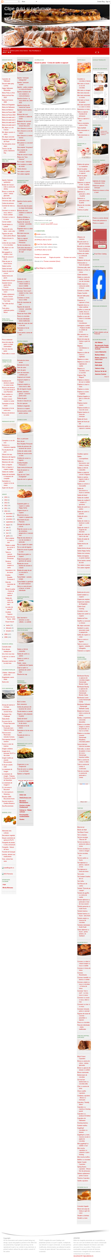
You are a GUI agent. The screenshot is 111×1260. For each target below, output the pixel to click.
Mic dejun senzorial (8, 137)
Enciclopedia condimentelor (24, 815)
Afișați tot (106, 376)
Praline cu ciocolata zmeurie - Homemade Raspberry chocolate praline (83, 737)
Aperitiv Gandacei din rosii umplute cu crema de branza (24, 94)
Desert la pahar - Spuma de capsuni (82, 178)
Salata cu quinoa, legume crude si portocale (83, 479)
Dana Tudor (96, 269)
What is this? (83, 801)
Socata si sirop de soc (24, 401)
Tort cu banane (82, 835)
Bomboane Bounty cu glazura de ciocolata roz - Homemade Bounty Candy (83, 691)
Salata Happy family (83, 551)
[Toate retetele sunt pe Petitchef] (101, 334)
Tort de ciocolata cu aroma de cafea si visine (83, 844)
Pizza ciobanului (7, 339)
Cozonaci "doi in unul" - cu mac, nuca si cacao (83, 993)
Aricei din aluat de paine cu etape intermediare (7, 344)
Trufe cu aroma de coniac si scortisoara (83, 766)
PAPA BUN (98, 365)
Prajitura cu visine (83, 389)
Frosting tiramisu (82, 1123)
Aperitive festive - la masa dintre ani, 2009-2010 (25, 101)
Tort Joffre (80, 881)
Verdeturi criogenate (23, 406)
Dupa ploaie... (6, 719)
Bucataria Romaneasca (24, 801)
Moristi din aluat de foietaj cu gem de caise (83, 341)
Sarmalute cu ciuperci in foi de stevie (8, 483)
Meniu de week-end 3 (8, 122)
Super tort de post (7, 488)
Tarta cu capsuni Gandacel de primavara (82, 114)
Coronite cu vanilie (83, 290)
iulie (7, 527)
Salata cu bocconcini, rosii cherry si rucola (83, 463)
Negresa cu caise (82, 359)
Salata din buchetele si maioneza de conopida (8, 476)
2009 (6, 634)
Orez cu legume (7, 464)
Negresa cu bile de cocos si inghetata (83, 355)
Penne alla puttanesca (100, 220)
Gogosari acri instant (23, 377)
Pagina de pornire (54, 257)
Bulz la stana (21, 701)
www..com (84, 784)
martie (8, 625)
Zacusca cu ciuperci (23, 408)
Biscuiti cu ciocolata (83, 246)
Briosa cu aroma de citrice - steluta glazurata (8, 194)
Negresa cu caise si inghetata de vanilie (83, 364)
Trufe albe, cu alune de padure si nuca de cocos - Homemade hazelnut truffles (83, 753)
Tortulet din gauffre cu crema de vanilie (83, 895)
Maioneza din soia (7, 462)
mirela (39, 234)
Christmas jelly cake (8, 201)
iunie (7, 530)
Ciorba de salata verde (24, 451)
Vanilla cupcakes (82, 1181)
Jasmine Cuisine (100, 374)
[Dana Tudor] (99, 298)
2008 (6, 637)
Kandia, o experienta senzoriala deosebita (83, 720)
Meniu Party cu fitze (8, 93)
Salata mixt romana (83, 553)
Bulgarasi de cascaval (24, 121)
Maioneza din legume (8, 457)
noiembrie (9, 516)
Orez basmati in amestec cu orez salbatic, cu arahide (24, 620)
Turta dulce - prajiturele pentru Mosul (8, 310)
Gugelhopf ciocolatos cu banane (82, 1130)
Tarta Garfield (21, 236)
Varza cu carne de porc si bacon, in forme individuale (24, 588)
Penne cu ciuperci (98, 223)
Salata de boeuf (7, 268)
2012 (6, 505)
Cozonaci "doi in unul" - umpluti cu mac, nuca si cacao (24, 293)
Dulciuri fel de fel (100, 371)
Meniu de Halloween (8, 107)
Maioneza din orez (8, 459)
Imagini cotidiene (7, 749)
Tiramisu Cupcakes (83, 1178)
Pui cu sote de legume (24, 547)
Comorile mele (6, 647)
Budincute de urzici (83, 592)
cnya (4, 884)
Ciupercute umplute (83, 599)
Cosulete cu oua (82, 611)
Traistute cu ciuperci (83, 651)
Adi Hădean (99, 342)
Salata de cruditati (7, 472)
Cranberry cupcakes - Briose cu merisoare (83, 1098)
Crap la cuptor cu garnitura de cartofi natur (24, 670)
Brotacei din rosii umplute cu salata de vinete (24, 116)
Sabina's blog (99, 368)
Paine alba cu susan (8, 353)
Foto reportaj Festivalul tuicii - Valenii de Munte (8, 728)
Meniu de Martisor (7, 110)
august (8, 525)
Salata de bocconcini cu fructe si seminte (83, 490)
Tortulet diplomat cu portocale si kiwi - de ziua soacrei (83, 902)
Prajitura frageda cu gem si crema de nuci (83, 398)
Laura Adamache (100, 352)
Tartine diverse (21, 169)
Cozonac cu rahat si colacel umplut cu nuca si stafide (23, 284)
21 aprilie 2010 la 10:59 (43, 250)
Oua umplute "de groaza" (25, 147)
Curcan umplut (6, 222)
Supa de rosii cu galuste (24, 479)
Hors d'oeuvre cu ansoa (24, 128)
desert (43, 224)
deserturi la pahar (52, 224)
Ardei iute (23, 795)
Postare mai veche (70, 257)
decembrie (9, 513)
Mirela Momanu (8, 887)
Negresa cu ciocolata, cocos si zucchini (83, 371)
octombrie (9, 519)
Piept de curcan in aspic (24, 154)
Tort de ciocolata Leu (23, 245)
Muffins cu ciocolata (83, 1159)
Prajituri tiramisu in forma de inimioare (83, 414)
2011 (6, 508)
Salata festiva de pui (8, 280)
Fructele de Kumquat (8, 852)
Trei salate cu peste (23, 171)
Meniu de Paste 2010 (8, 115)
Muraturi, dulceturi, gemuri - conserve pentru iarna (23, 394)
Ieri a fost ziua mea (8, 654)
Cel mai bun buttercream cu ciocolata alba (82, 1082)
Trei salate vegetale (23, 174)
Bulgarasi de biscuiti (83, 260)
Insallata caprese (82, 454)
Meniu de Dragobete (8, 105)
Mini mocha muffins (83, 1157)
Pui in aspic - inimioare (24, 162)
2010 (6, 511)
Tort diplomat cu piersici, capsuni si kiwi (83, 865)
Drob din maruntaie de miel (10, 584)
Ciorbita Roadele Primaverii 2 (10, 577)
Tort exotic (80, 874)
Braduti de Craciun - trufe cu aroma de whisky (8, 187)
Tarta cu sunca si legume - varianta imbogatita (83, 646)
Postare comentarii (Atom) (52, 261)
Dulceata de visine (23, 365)
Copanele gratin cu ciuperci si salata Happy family (23, 506)
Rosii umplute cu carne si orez (10, 540)
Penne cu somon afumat (100, 218)
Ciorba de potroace (8, 203)
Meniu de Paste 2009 (8, 112)
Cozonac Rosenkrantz (24, 288)
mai (7, 533)
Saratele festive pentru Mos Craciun (7, 285)
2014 (6, 500)
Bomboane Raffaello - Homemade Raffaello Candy (83, 706)
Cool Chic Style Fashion (44, 244)
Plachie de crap (22, 674)
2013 (6, 503)
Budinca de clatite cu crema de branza (83, 256)
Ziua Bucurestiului (7, 806)
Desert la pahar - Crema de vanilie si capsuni (51, 63)
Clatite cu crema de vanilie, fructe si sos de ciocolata (83, 279)
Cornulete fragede (82, 1206)
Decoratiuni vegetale (8, 835)
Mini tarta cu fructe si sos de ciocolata (83, 86)
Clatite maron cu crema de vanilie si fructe (83, 286)
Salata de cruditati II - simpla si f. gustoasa (83, 502)
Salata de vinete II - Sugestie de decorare (83, 530)
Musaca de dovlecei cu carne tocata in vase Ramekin (8, 390)
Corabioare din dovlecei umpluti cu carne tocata (8, 383)
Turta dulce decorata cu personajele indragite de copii (24, 250)
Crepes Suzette (82, 293)
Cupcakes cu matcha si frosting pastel (83, 1109)
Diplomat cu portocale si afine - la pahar (83, 194)
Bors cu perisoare (22, 438)
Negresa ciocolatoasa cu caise (83, 348)
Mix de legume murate (24, 389)
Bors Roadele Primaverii (24, 444)
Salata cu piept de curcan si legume (10, 547)
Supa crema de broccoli (24, 467)
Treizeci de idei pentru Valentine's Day (8, 151)
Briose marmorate (83, 1072)
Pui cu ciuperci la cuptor (24, 544)
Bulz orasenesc (22, 704)
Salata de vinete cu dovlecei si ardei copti (83, 523)
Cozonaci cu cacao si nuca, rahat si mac (83, 1000)
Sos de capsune (22, 403)
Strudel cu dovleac (83, 1215)
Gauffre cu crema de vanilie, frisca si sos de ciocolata (83, 312)
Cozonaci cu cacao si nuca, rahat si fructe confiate (9, 212)
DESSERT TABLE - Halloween (14, 48)
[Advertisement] (55, 1228)
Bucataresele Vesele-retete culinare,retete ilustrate (102, 347)
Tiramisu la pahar (82, 210)
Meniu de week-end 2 (8, 120)
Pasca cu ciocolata (23, 316)
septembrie (9, 522)
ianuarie (8, 631)
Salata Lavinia (6, 266)
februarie (9, 628)
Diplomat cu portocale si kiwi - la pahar (83, 200)
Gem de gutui (21, 370)
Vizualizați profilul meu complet (105, 133)
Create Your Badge (98, 300)
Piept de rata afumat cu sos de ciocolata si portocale (24, 540)
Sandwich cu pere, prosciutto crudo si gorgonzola (83, 630)
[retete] (7, 874)
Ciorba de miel (21, 279)
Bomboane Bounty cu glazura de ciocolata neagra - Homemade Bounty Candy (83, 680)
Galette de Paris (82, 618)
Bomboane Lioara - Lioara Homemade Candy (83, 700)
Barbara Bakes (100, 355)
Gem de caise (21, 367)
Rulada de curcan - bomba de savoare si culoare (24, 566)
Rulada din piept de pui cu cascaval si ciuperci (24, 572)
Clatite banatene (82, 274)
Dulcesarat (98, 362)
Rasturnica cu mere (83, 109)
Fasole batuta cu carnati (24, 711)
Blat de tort (80, 827)
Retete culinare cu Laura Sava (101, 358)
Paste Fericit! (10, 622)
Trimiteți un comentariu (42, 254)
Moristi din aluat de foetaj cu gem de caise (83, 1211)
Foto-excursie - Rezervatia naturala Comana (8, 735)
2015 (6, 497)
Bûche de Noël (82, 830)
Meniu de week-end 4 (8, 125)
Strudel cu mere (82, 1218)
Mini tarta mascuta (23, 233)
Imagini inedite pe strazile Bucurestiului (7, 760)
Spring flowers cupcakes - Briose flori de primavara (83, 1169)
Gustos (22, 819)
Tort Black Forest (82, 832)
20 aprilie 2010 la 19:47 (43, 240)
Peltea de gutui (22, 398)
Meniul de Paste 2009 (24, 313)
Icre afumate (21, 140)
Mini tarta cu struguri (83, 90)
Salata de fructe (82, 419)
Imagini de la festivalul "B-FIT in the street (8, 753)
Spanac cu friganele (23, 774)
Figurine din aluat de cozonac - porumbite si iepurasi (24, 224)
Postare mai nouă (40, 257)
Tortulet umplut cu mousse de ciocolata (83, 920)
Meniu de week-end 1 (8, 117)
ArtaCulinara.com (25, 798)
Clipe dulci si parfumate (27, 8)
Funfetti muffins (82, 1125)
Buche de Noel (6, 198)
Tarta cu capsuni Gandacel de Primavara (22, 240)
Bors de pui (20, 441)
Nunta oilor (5, 682)
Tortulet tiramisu (82, 911)
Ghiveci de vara (7, 454)
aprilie (8, 536)
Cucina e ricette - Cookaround (25, 806)
